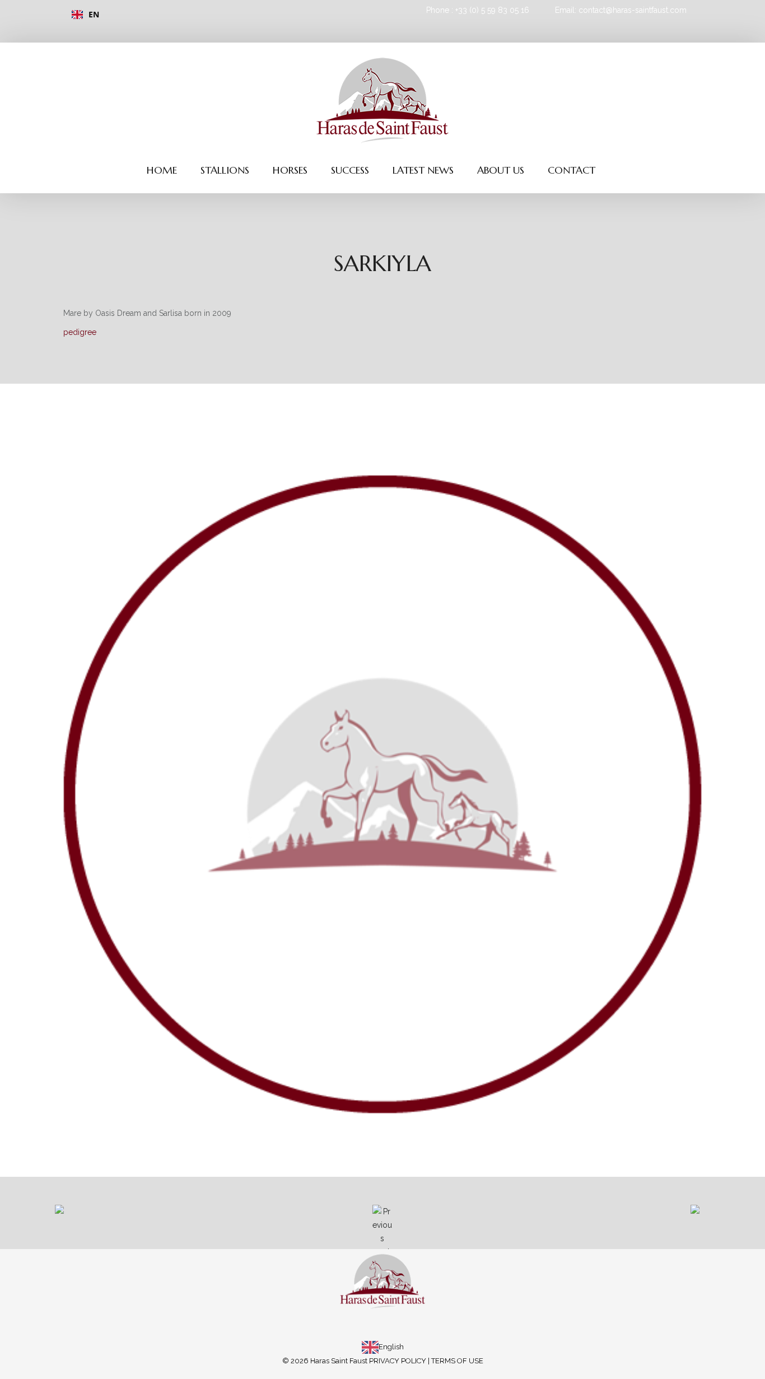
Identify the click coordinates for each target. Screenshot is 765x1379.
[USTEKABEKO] (164, 1218)
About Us (500, 170)
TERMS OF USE (457, 1361)
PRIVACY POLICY (397, 1361)
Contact (571, 170)
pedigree (79, 332)
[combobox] (218, 14)
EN (93, 14)
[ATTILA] (601, 1218)
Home (162, 170)
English (391, 1347)
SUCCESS (350, 170)
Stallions (224, 170)
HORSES (290, 170)
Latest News (423, 170)
